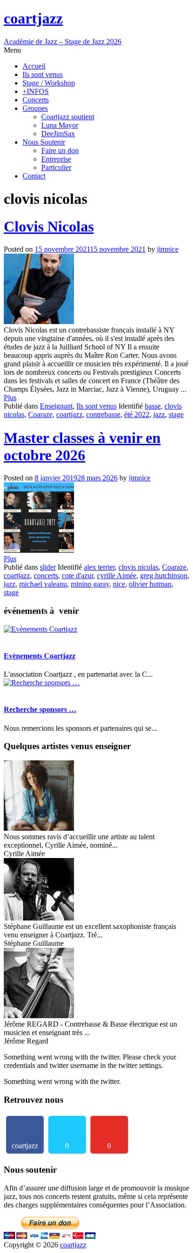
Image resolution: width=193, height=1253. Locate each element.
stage (176, 414)
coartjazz (69, 414)
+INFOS (35, 91)
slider (48, 567)
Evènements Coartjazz (39, 656)
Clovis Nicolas (49, 226)
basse (153, 406)
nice (119, 584)
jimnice (167, 249)
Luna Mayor (59, 125)
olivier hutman (150, 584)
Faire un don (60, 151)
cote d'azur (77, 576)
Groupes (35, 108)
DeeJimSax (58, 134)
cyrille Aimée (116, 576)
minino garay (90, 584)
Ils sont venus (42, 74)
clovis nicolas (138, 567)
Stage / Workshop (48, 83)
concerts (46, 576)
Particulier (56, 167)
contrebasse (103, 414)
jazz (159, 414)
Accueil (33, 66)
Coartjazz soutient (67, 117)
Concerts (35, 100)
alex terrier (99, 567)
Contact (33, 176)
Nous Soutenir (43, 142)
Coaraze (40, 414)
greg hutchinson (163, 576)
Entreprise (56, 159)
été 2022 (136, 414)
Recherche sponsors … (40, 709)
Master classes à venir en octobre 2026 (82, 446)
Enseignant (56, 406)
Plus (10, 398)
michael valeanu (43, 584)
